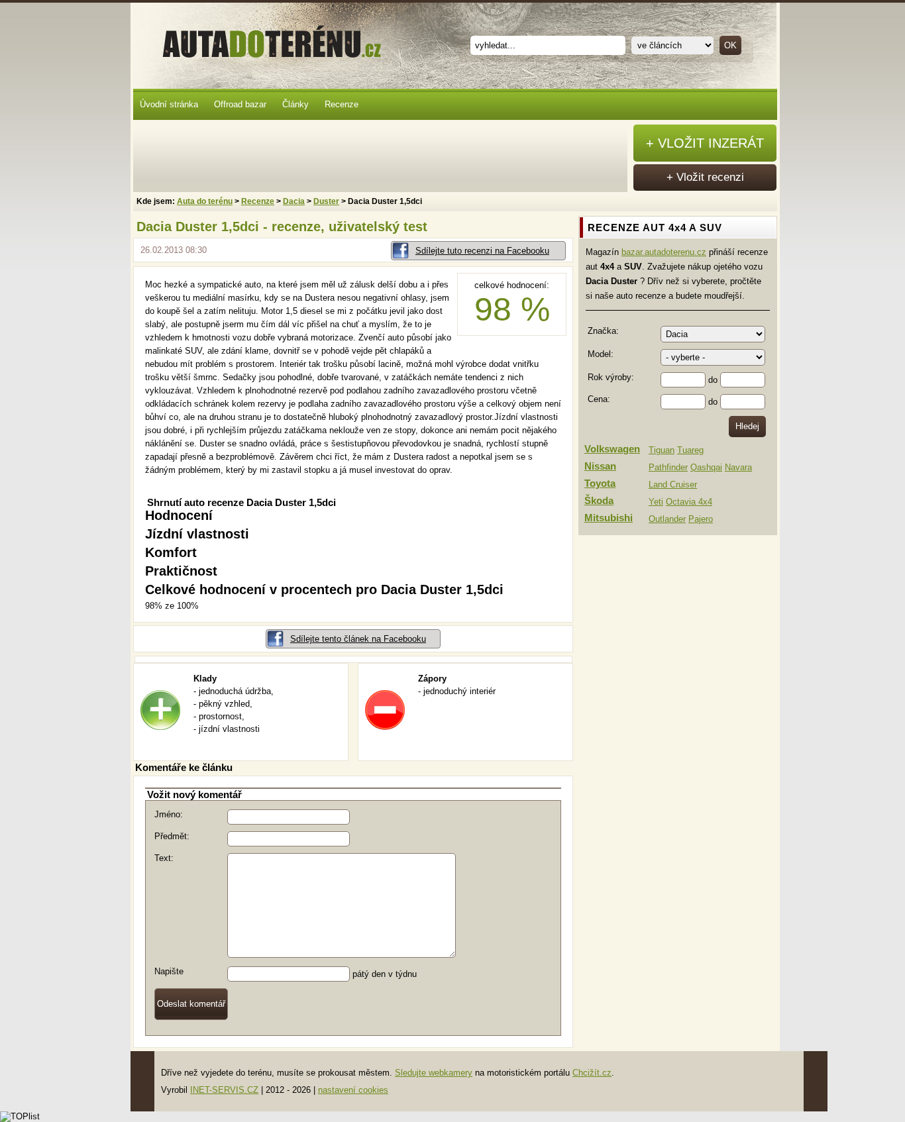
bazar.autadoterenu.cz (663, 252)
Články (295, 104)
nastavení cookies (353, 1090)
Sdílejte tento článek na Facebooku (358, 639)
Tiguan (661, 450)
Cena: (599, 399)
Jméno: (168, 814)
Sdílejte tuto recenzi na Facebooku (482, 251)
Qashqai (706, 467)
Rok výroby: (611, 377)
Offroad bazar (240, 104)
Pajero (700, 519)
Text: (164, 858)
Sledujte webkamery (433, 1073)
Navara (738, 467)
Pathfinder (668, 467)
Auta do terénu (265, 39)
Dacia (294, 201)
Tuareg (690, 450)
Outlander (667, 519)
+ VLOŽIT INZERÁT (705, 143)
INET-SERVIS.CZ (224, 1090)
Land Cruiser (673, 484)
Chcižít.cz (592, 1073)
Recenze (341, 104)
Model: (600, 354)
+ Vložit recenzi (705, 177)
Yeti (656, 502)
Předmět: (171, 836)
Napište (169, 971)
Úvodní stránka (169, 104)
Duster (326, 201)
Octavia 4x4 (689, 502)
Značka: (603, 331)
